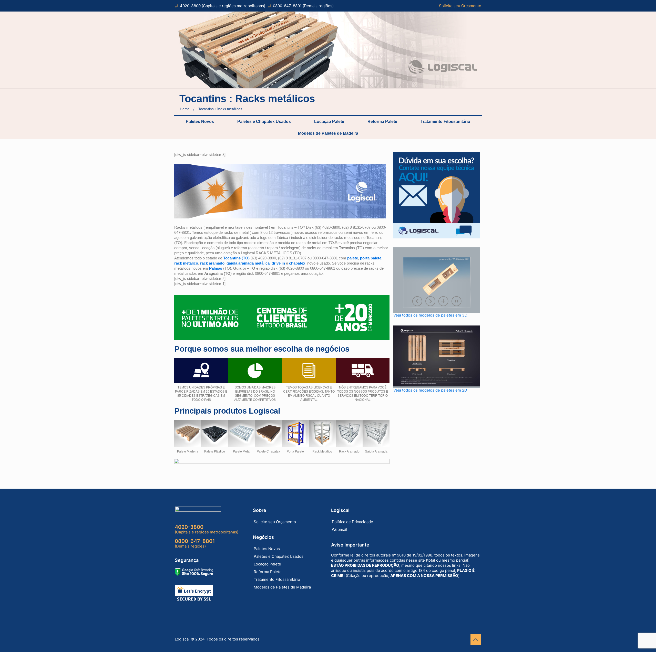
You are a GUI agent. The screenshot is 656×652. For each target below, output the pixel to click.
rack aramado (212, 263)
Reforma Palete (382, 121)
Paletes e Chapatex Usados (264, 121)
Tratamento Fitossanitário (445, 121)
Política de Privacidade (352, 521)
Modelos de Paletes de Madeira (328, 133)
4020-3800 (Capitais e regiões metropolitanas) (222, 5)
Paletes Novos (200, 121)
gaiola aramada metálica (248, 263)
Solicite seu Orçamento (460, 5)
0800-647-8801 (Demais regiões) (303, 5)
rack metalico (186, 263)
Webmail (339, 529)
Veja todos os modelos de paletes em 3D (430, 315)
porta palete (370, 258)
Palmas (215, 268)
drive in (278, 263)
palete (352, 258)
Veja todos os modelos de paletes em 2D (430, 390)
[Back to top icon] (475, 639)
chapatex (297, 263)
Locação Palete (329, 121)
